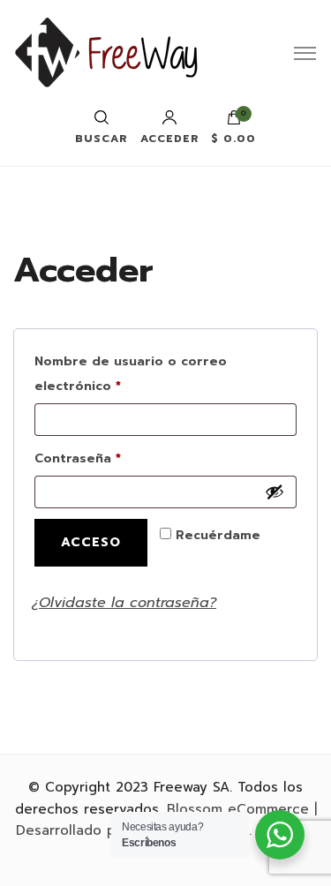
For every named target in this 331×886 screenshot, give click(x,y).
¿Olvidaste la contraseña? (124, 602)
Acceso (91, 542)
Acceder (169, 137)
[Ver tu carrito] (234, 121)
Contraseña (115, 458)
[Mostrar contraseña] (274, 491)
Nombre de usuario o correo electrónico (130, 373)
